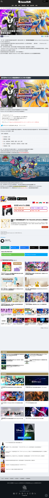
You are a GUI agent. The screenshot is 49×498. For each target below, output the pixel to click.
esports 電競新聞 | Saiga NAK (24, 491)
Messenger (14, 247)
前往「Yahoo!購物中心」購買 (38, 208)
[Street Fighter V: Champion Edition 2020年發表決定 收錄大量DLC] (12, 396)
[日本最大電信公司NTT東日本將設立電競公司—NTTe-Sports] (36, 380)
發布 (19, 5)
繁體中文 (44, 1)
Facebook (23, 247)
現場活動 (23, 5)
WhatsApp (4, 247)
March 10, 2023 (22, 125)
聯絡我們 (12, 478)
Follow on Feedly (7, 254)
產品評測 (32, 5)
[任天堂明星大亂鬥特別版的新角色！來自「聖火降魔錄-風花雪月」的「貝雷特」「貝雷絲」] (12, 380)
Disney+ (47, 328)
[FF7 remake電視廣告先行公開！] (36, 396)
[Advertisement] (24, 66)
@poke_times (24, 187)
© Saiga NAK (24, 495)
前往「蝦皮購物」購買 (20, 208)
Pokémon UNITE (11, 196)
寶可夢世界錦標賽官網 (23, 152)
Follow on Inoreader (31, 254)
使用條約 (17, 478)
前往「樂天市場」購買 (20, 210)
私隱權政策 (22, 478)
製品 (28, 5)
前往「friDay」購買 (36, 210)
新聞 (16, 5)
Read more (44, 226)
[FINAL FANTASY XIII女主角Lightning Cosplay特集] (36, 412)
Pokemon (3, 237)
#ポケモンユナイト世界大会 (33, 122)
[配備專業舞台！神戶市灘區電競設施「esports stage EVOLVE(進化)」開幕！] (12, 412)
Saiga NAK (24, 2)
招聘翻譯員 (28, 478)
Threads (33, 247)
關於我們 (6, 478)
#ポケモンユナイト (23, 122)
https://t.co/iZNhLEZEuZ (14, 122)
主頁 (13, 5)
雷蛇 (43, 328)
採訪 (36, 5)
